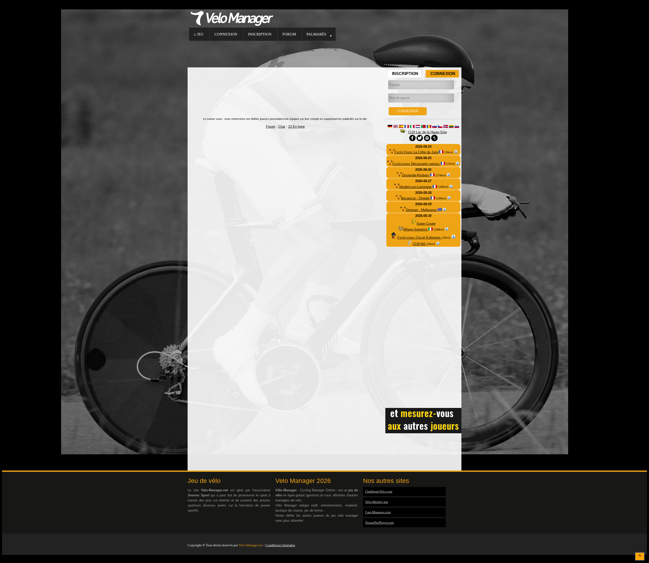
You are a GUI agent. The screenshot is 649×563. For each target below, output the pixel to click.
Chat (281, 126)
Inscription (260, 34)
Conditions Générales (280, 545)
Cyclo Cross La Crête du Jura (416, 152)
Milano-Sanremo (415, 229)
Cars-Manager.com (378, 512)
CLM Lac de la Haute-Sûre (427, 132)
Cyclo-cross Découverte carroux (416, 164)
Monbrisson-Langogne (415, 187)
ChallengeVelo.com (378, 491)
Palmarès (316, 34)
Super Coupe (426, 224)
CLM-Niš (419, 244)
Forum (289, 34)
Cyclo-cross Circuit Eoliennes (419, 237)
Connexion (225, 34)
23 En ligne (296, 126)
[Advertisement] (324, 53)
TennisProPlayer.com (379, 522)
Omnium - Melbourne (421, 210)
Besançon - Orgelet (415, 198)
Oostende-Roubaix (416, 175)
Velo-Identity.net (376, 502)
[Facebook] (460, 538)
